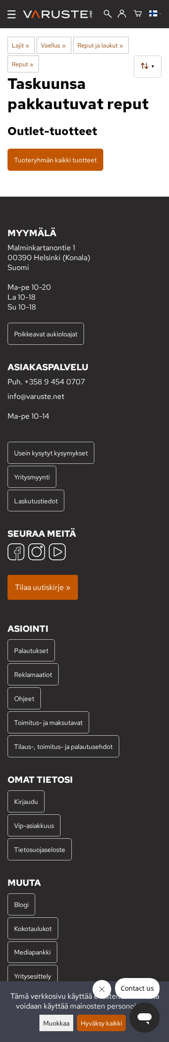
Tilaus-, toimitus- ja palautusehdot (63, 746)
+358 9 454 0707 (54, 382)
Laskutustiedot (36, 500)
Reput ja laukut (100, 45)
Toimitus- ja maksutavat (48, 722)
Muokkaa (56, 1022)
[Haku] (108, 15)
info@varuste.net (36, 396)
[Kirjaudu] (121, 14)
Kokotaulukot (33, 928)
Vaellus (53, 45)
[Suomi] (155, 14)
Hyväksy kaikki (101, 1022)
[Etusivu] (61, 14)
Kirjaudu (26, 801)
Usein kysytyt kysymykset (51, 452)
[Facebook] (16, 553)
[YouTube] (57, 553)
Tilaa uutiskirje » (42, 587)
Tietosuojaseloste (39, 849)
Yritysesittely (32, 975)
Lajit (20, 45)
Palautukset (31, 650)
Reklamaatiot (33, 674)
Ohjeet (24, 698)
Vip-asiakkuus (34, 825)
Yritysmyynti (32, 476)
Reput (22, 64)
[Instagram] (36, 553)
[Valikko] (11, 14)
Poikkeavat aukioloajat (45, 333)
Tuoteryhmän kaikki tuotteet (55, 159)
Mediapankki (32, 951)
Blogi (21, 904)
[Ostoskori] (138, 14)
